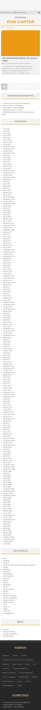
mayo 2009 (7, 478)
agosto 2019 (7, 232)
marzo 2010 (7, 458)
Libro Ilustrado (8, 576)
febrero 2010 (7, 460)
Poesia (5, 587)
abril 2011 (6, 430)
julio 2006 (6, 544)
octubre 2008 (7, 493)
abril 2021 (6, 188)
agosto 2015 (7, 337)
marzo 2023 (7, 140)
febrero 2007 (7, 533)
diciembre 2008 (8, 489)
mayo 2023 (7, 136)
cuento (15, 655)
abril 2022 (6, 162)
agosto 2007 (7, 522)
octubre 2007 (7, 517)
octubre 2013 (7, 370)
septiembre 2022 (9, 153)
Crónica (6, 563)
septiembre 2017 (9, 283)
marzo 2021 (7, 190)
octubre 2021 (7, 175)
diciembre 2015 (8, 329)
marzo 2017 (7, 296)
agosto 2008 (7, 498)
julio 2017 (6, 287)
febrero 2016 (7, 324)
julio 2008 (6, 500)
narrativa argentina (9, 677)
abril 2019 (6, 241)
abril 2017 (6, 294)
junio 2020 (7, 210)
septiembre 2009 (9, 469)
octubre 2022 (7, 151)
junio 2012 (7, 399)
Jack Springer (8, 63)
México (5, 580)
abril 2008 (6, 506)
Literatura (6, 578)
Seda (5, 604)
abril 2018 (6, 267)
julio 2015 (6, 340)
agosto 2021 (7, 179)
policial (20, 681)
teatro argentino (8, 685)
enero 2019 (7, 247)
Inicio (2, 27)
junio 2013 (7, 379)
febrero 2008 (7, 511)
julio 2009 (6, 474)
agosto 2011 (7, 421)
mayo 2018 (7, 265)
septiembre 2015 (9, 335)
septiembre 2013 (9, 373)
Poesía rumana (8, 589)
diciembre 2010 (8, 438)
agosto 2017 (7, 285)
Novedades (7, 585)
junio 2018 (7, 263)
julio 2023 (6, 131)
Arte (4, 558)
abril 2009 (6, 480)
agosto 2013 (7, 375)
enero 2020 (7, 221)
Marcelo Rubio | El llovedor (12, 106)
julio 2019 (6, 234)
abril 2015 (6, 346)
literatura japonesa (9, 673)
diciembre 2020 (8, 197)
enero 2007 (7, 535)
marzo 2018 (7, 269)
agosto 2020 (7, 206)
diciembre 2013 (8, 366)
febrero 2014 (7, 364)
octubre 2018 (7, 254)
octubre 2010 (7, 443)
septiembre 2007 (9, 520)
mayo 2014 (7, 357)
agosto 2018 (7, 258)
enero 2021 (7, 195)
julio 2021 (6, 182)
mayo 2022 (7, 160)
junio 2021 (7, 184)
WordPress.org (8, 636)
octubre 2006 (7, 542)
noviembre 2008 (9, 491)
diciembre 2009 (8, 465)
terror (19, 685)
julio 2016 (6, 313)
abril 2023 (6, 138)
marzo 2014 (7, 362)
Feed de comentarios (10, 634)
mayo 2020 (7, 212)
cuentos (23, 655)
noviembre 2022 (9, 149)
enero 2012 (7, 410)
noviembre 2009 (9, 467)
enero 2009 (7, 487)
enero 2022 (7, 168)
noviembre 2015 (9, 331)
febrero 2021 (7, 193)
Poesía (34, 677)
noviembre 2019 (9, 225)
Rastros (5, 591)
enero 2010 (7, 463)
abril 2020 (6, 215)
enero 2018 (7, 274)
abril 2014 (6, 359)
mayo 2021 (7, 186)
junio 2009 (7, 476)
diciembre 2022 (8, 146)
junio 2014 (7, 355)
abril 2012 (6, 403)
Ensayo (5, 567)
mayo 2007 (7, 526)
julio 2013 (6, 377)
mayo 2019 (7, 239)
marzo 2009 (7, 482)
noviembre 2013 (9, 368)
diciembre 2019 (8, 223)
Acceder (6, 629)
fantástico (5, 664)
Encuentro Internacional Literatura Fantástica (19, 565)
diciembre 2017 (8, 276)
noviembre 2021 (9, 173)
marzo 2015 (7, 348)
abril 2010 (6, 456)
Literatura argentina (20, 668)
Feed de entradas (9, 632)
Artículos (6, 561)
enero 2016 (7, 326)
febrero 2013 (7, 388)
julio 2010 (6, 449)
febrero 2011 (7, 434)
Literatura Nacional (25, 673)
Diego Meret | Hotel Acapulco (13, 108)
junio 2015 (7, 342)
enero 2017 (7, 300)
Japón (28, 664)
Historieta (6, 572)
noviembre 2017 (9, 278)
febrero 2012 (7, 408)
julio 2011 (6, 423)
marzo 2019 (7, 243)
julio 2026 (6, 129)
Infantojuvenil (8, 574)
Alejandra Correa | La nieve (13, 110)
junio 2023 (7, 133)
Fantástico (6, 569)
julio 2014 (6, 353)
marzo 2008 (7, 509)
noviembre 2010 (9, 441)
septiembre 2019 (9, 230)
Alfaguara (5, 655)
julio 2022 (6, 155)
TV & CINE (6, 611)
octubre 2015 (7, 333)
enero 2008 (7, 513)
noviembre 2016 (9, 305)
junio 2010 (7, 452)
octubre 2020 (7, 201)
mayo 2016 (7, 318)
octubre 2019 (7, 228)
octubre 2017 (7, 280)
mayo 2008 (7, 504)
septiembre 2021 (9, 177)
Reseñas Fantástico (10, 596)
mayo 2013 (7, 381)
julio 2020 (6, 208)
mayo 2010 (7, 454)
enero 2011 (7, 436)
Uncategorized (8, 613)
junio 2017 (7, 289)
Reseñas (6, 594)
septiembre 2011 (9, 419)
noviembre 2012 (9, 395)
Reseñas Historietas (10, 598)
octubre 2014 (7, 351)
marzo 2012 (7, 405)
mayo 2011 (7, 427)
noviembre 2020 (9, 199)
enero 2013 (7, 390)
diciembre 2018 (8, 250)
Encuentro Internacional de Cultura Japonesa (17, 660)
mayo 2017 (7, 291)
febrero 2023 (7, 142)
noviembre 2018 (9, 252)
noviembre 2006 (9, 539)
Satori (28, 681)
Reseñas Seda (8, 602)
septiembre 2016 (9, 309)
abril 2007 (6, 528)
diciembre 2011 (8, 412)
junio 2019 (7, 236)
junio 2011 (7, 425)
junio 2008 (7, 502)
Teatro (5, 609)
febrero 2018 (7, 272)
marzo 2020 (7, 217)
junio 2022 (7, 157)
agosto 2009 (7, 471)
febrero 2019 (7, 245)
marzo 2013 (7, 386)
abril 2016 (6, 320)
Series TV (6, 607)
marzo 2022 (7, 164)
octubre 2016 (7, 307)
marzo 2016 (7, 322)
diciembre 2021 (8, 171)
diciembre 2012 (8, 392)
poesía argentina (8, 681)
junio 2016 (7, 315)
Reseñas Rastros (9, 600)
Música (28, 63)
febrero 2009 (7, 484)
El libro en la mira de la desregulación (23, 12)
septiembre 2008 (9, 495)
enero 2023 (7, 144)
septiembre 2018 (9, 256)
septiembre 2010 (9, 445)
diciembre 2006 (8, 537)
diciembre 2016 (8, 302)
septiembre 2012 (9, 397)
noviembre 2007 (9, 515)
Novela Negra (24, 677)
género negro (17, 664)
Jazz (34, 664)
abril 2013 (6, 384)
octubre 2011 (7, 416)
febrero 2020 (7, 219)
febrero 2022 (7, 166)
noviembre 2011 (9, 414)
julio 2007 (6, 524)
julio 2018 (6, 261)
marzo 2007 (7, 531)
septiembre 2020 (9, 204)
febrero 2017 (7, 298)
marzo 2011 (7, 432)
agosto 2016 (7, 311)
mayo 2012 (7, 401)
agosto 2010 (7, 447)
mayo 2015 (7, 344)
